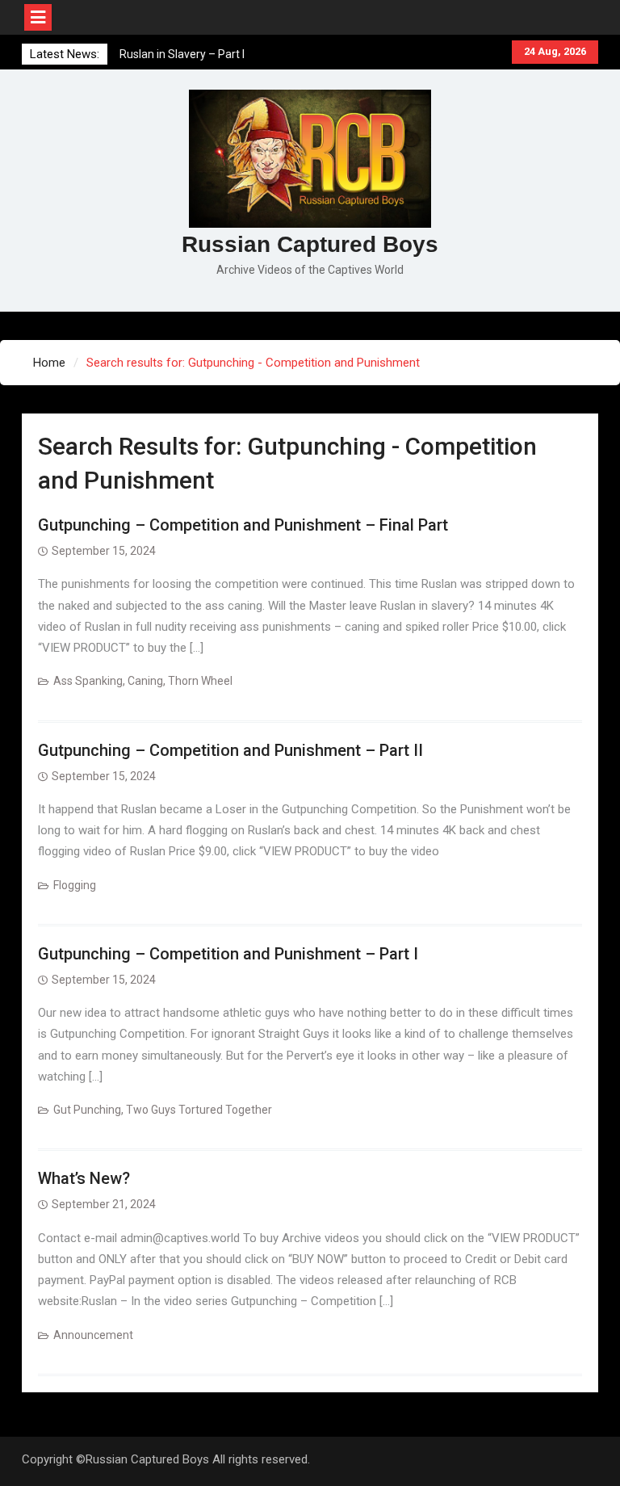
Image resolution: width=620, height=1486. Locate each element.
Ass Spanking (88, 680)
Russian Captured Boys (310, 244)
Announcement (93, 1335)
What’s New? (84, 1178)
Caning (145, 680)
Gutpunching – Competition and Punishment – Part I (228, 953)
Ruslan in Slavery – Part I (182, 54)
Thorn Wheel (200, 680)
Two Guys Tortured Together (199, 1109)
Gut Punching (87, 1109)
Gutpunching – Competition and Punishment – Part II (230, 750)
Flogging (74, 885)
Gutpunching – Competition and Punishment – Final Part (243, 525)
